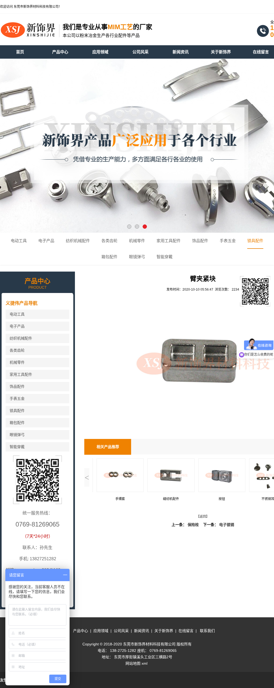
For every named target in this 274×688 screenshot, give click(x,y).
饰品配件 (200, 241)
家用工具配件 (169, 241)
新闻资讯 (141, 631)
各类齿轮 (109, 241)
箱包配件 (109, 257)
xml (144, 663)
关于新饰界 (163, 631)
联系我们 (207, 631)
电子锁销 (226, 525)
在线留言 (185, 631)
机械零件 (137, 241)
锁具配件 (255, 241)
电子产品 (46, 241)
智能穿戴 (165, 257)
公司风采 (121, 631)
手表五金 (228, 241)
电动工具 (19, 241)
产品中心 (80, 631)
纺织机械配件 (78, 241)
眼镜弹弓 (137, 257)
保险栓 (193, 525)
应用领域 (100, 631)
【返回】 (202, 516)
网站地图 (132, 663)
